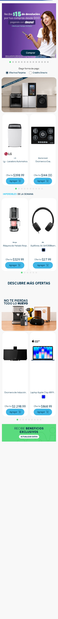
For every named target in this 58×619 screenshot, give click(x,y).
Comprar (30, 52)
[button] (10, 62)
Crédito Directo (40, 73)
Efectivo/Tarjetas (17, 73)
